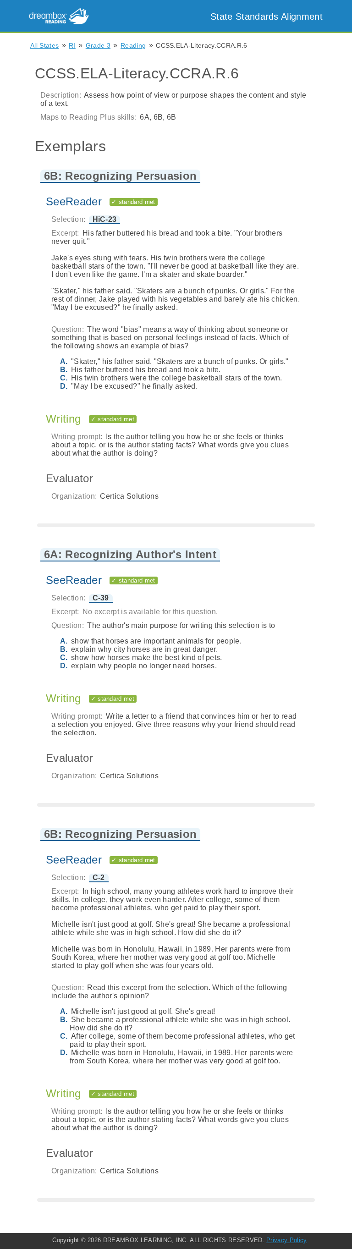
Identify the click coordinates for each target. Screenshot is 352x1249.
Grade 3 (98, 45)
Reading (133, 45)
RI (72, 45)
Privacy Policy (286, 1240)
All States (44, 45)
